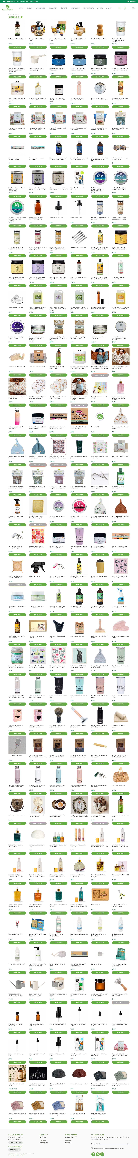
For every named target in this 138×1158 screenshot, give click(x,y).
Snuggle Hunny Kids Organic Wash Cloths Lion (58, 397)
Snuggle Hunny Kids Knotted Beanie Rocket (37, 457)
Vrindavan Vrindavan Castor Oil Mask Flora (120, 158)
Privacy (17, 1154)
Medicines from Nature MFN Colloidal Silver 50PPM (79, 158)
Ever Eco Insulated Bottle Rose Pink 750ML (78, 786)
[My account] (125, 8)
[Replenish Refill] (7, 8)
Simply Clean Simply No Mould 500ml (119, 607)
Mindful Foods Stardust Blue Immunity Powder (100, 218)
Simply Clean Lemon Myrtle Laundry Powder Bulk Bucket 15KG (16, 70)
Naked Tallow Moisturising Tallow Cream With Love (120, 69)
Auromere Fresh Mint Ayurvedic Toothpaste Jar (16, 666)
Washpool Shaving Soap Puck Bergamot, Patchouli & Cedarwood (58, 338)
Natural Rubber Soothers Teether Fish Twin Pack (119, 756)
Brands (108, 8)
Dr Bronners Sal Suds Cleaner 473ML (56, 935)
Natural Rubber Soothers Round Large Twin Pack (57, 756)
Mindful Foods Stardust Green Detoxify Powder (15, 248)
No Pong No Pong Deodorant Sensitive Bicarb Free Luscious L (17, 219)
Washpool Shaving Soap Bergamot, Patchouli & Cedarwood (36, 338)
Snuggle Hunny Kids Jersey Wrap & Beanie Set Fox (99, 815)
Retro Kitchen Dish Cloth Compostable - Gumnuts (57, 666)
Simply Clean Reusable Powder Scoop (36, 69)
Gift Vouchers (89, 8)
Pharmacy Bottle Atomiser (58, 1024)
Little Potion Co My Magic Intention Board (36, 815)
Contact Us (44, 1142)
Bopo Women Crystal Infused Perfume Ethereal (37, 875)
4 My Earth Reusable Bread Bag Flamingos (99, 457)
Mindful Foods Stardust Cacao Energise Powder (119, 218)
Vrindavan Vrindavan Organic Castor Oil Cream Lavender (37, 188)
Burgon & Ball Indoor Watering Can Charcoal (15, 994)
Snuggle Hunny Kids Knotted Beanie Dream (16, 457)
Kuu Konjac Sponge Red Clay (79, 1083)
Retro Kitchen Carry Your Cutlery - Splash (57, 577)
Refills (29, 8)
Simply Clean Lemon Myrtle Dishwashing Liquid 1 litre (99, 248)
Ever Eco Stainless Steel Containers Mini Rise (57, 427)
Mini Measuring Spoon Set (78, 247)
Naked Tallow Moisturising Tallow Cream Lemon (16, 278)
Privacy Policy (120, 1148)
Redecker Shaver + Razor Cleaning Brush (99, 756)
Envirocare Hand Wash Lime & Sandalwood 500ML (37, 965)
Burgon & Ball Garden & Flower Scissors (119, 905)
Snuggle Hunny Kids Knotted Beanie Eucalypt (99, 517)
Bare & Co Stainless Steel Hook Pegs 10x (99, 487)
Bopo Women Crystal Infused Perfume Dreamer (120, 845)
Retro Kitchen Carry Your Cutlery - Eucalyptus (15, 547)
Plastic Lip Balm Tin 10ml (15, 307)
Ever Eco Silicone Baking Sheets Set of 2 (78, 965)
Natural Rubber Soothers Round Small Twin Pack (78, 756)
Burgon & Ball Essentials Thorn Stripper (119, 965)
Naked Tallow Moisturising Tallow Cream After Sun (120, 248)
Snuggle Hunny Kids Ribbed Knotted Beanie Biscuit (120, 517)
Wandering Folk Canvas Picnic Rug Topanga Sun (36, 517)
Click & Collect (70, 1137)
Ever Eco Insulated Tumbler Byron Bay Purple (79, 547)
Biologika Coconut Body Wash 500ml (57, 367)
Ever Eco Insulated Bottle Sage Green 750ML (37, 696)
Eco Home (52, 8)
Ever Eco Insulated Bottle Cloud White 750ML (37, 786)
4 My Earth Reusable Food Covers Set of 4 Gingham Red (120, 1055)
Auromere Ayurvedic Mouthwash (118, 487)
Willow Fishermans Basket (16, 815)
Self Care (63, 8)
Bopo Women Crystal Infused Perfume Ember (15, 875)
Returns (68, 1142)
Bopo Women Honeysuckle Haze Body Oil (37, 99)
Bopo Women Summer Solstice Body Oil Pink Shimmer (119, 398)
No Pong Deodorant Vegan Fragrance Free (16, 337)
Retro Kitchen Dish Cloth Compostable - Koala (119, 577)
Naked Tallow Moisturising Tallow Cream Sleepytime (37, 278)
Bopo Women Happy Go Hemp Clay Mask (36, 607)
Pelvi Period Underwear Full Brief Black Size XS (37, 726)
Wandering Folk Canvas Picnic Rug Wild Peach (15, 577)
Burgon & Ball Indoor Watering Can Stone (35, 994)
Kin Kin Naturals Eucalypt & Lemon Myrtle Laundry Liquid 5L (37, 308)
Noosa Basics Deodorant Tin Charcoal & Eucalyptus (100, 1084)
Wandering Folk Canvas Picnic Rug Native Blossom (58, 457)
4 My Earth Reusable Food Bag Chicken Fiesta (37, 128)
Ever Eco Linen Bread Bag (37, 366)
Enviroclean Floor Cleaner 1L (17, 964)
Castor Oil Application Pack (16, 366)
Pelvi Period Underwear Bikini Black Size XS (15, 726)
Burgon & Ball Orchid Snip (16, 934)
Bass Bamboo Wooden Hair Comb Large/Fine (120, 99)
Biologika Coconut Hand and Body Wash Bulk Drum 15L (79, 367)
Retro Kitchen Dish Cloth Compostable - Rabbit (78, 666)
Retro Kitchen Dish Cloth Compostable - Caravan (36, 666)
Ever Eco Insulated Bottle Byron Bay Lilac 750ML (16, 786)
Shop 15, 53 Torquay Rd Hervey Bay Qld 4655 (20, 1)
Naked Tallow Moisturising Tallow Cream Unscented (58, 278)
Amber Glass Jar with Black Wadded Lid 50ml (99, 994)
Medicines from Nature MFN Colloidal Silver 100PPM (58, 158)
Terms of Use (11, 1154)
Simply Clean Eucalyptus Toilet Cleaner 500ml (57, 607)
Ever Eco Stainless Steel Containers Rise (78, 427)
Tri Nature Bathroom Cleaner (17, 39)
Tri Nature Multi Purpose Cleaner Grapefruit (15, 517)
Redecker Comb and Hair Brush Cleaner (119, 994)
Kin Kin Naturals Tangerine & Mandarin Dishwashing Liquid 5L (120, 308)
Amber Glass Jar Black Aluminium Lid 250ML (36, 218)
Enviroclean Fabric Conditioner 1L (117, 935)
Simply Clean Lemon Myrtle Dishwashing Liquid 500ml (99, 278)
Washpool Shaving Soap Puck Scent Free (78, 337)
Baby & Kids (75, 8)
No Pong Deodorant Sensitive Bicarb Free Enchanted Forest (97, 189)
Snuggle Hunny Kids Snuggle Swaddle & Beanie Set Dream (79, 398)
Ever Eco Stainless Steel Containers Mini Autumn (119, 547)
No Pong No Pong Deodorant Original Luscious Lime (120, 188)
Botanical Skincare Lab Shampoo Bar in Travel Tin (99, 99)
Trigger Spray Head (35, 576)
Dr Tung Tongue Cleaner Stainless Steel (98, 1114)
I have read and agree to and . (108, 1148)
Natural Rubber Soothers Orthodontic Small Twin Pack (38, 756)
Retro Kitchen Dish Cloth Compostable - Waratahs (37, 547)
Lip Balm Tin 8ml (96, 964)
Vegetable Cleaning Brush (99, 39)
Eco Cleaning (40, 8)
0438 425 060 (14, 1150)
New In (21, 8)
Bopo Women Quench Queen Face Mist (77, 99)
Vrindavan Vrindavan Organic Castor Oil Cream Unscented (58, 188)
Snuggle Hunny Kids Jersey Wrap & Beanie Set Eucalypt (79, 815)
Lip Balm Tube (95, 426)
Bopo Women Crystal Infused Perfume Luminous (58, 875)
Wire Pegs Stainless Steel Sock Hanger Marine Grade (37, 1084)
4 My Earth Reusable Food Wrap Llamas (37, 487)
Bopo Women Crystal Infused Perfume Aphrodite (99, 845)
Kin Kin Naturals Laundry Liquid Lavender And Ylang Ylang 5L (58, 308)
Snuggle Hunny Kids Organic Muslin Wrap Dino (120, 367)
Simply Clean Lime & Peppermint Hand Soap (78, 607)
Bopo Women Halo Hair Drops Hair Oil (78, 875)
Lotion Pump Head (76, 217)
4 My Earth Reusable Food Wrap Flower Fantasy (16, 487)
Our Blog (43, 1140)
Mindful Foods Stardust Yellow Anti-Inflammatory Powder (57, 249)
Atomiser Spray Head (56, 217)
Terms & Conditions (109, 1148)
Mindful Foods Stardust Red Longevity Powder (37, 248)
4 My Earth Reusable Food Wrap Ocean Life (120, 128)
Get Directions (15, 1142)
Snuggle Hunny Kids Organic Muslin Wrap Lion (16, 397)
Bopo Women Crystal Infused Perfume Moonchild (79, 905)
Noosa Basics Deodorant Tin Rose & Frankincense (17, 1114)
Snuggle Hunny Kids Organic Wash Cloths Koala (37, 397)
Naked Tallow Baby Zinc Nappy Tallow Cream (78, 69)
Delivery (68, 1140)
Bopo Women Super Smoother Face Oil (35, 905)
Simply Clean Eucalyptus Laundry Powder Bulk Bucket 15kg (119, 40)
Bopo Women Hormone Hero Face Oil (15, 845)
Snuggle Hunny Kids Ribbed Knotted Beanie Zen (99, 666)
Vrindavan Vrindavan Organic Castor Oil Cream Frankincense (16, 189)
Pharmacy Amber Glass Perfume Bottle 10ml (98, 307)
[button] (120, 8)
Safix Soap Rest (96, 904)
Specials (100, 8)
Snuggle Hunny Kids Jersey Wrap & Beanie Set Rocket (99, 367)
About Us (43, 1137)
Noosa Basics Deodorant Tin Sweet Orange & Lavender (58, 1114)
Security (22, 1154)
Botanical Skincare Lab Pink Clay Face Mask (37, 427)
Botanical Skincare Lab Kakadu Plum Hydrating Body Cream (58, 100)
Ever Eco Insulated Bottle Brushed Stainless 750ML (16, 696)
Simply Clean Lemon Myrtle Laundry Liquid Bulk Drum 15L (16, 100)
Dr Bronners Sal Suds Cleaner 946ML (118, 278)
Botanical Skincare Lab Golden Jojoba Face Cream (58, 547)
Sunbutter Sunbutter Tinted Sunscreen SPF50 (58, 815)
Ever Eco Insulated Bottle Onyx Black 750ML (99, 726)
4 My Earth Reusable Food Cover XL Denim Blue (99, 128)
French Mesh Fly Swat (15, 755)
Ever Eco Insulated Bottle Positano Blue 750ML (57, 786)
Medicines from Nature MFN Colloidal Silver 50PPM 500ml (99, 159)
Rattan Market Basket (118, 785)
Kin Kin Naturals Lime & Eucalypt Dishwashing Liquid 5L (79, 308)
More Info (17, 47)
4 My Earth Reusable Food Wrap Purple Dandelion (58, 487)
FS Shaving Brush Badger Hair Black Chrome (57, 726)
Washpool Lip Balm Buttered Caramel (14, 158)
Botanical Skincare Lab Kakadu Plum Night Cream (99, 547)
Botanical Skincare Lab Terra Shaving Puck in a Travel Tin (119, 338)
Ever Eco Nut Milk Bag (77, 636)
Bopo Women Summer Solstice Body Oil (15, 905)
